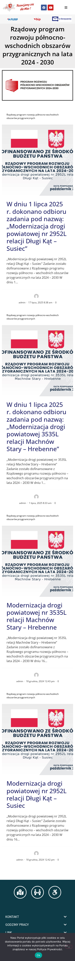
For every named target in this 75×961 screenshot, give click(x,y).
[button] (37, 917)
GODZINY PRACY (17, 925)
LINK (8, 932)
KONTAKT (12, 917)
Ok (38, 955)
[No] (69, 946)
